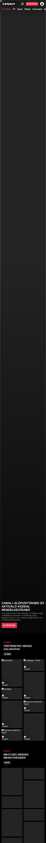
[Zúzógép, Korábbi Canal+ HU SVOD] (12, 694)
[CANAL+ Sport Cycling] (12, 823)
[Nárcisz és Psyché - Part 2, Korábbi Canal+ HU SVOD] (34, 706)
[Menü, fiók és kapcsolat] (42, 4)
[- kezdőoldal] (9, 4)
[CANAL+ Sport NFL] (34, 815)
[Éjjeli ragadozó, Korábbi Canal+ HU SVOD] (12, 714)
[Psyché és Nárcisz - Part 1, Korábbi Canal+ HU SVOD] (12, 735)
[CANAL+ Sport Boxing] (34, 773)
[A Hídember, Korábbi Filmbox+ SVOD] (34, 686)
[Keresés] (22, 3)
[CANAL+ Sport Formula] (12, 802)
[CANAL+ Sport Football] (12, 781)
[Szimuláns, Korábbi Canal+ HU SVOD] (12, 673)
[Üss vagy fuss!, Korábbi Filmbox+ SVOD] (34, 727)
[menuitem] (6, 9)
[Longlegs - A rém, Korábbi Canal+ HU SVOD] (34, 665)
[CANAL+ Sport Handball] (34, 794)
